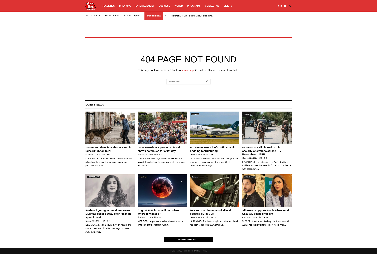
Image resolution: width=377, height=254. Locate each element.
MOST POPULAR (93, 177)
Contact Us (212, 6)
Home (108, 16)
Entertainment (144, 6)
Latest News (94, 104)
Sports (137, 16)
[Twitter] (282, 6)
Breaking (125, 6)
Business (164, 6)
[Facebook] (279, 6)
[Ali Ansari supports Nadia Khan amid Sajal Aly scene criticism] (267, 190)
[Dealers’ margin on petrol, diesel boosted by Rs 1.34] (214, 190)
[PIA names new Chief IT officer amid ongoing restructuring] (214, 128)
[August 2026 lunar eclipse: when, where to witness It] (162, 190)
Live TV (228, 6)
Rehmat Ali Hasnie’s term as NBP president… (192, 16)
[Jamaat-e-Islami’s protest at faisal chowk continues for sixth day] (162, 128)
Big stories (91, 114)
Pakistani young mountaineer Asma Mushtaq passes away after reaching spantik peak (108, 214)
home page (187, 70)
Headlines (108, 6)
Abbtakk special (249, 177)
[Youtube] (286, 6)
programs (194, 6)
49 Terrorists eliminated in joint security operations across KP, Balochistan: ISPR (261, 151)
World (179, 6)
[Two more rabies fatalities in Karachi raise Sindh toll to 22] (110, 128)
